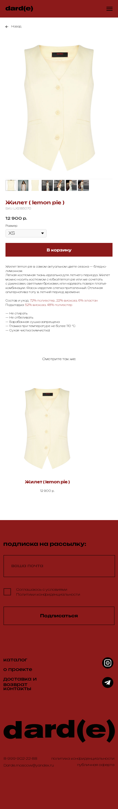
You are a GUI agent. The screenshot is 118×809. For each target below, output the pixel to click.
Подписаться (59, 615)
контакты (17, 688)
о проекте (17, 669)
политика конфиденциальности (82, 758)
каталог (15, 660)
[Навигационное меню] (109, 9)
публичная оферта (95, 765)
